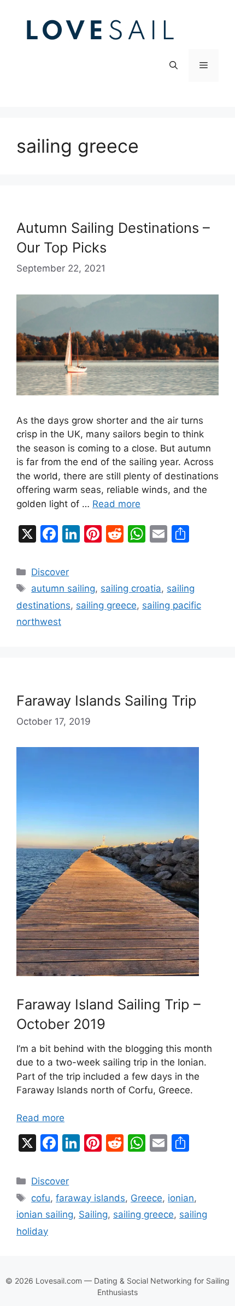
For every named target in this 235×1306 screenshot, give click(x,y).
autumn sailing (63, 588)
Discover (50, 572)
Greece (146, 1198)
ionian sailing (44, 1214)
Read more (116, 503)
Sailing (93, 1214)
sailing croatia (131, 588)
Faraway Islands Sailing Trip (106, 700)
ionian (181, 1198)
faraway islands (90, 1198)
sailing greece (106, 605)
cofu (40, 1198)
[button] (173, 65)
